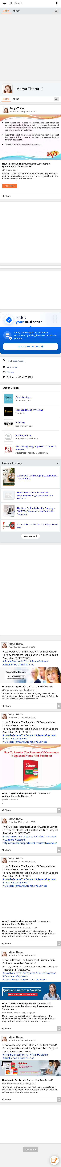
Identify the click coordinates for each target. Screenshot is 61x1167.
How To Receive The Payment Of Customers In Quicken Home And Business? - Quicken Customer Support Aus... (27, 1006)
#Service (39, 836)
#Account (19, 839)
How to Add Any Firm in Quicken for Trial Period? (27, 686)
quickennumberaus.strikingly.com (20, 1083)
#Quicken (42, 661)
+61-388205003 (15, 360)
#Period (29, 664)
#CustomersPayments (15, 738)
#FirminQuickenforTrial (16, 661)
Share (8, 196)
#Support (8, 839)
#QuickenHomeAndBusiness (19, 741)
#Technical (50, 836)
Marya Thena (17, 108)
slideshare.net (11, 799)
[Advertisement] (30, 47)
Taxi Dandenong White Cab (29, 409)
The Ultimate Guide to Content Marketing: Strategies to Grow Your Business (35, 495)
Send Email (12, 367)
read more (10, 185)
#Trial (21, 664)
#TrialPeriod (10, 664)
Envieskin (20, 422)
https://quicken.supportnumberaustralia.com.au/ (30, 843)
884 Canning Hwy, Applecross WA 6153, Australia (36, 448)
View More (30, 1149)
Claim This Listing (29, 346)
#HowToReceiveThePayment (19, 735)
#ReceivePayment (46, 735)
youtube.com (11, 170)
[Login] (56, 4)
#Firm (33, 661)
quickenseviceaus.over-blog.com (20, 1012)
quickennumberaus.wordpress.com (21, 927)
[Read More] (59, 706)
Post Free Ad (30, 536)
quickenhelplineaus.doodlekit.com (20, 690)
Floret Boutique (23, 397)
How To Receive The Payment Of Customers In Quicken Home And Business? (26, 165)
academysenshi (23, 435)
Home (6, 11)
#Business (41, 741)
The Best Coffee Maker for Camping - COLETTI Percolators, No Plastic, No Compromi (36, 511)
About (16, 11)
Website (10, 372)
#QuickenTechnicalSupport (18, 836)
